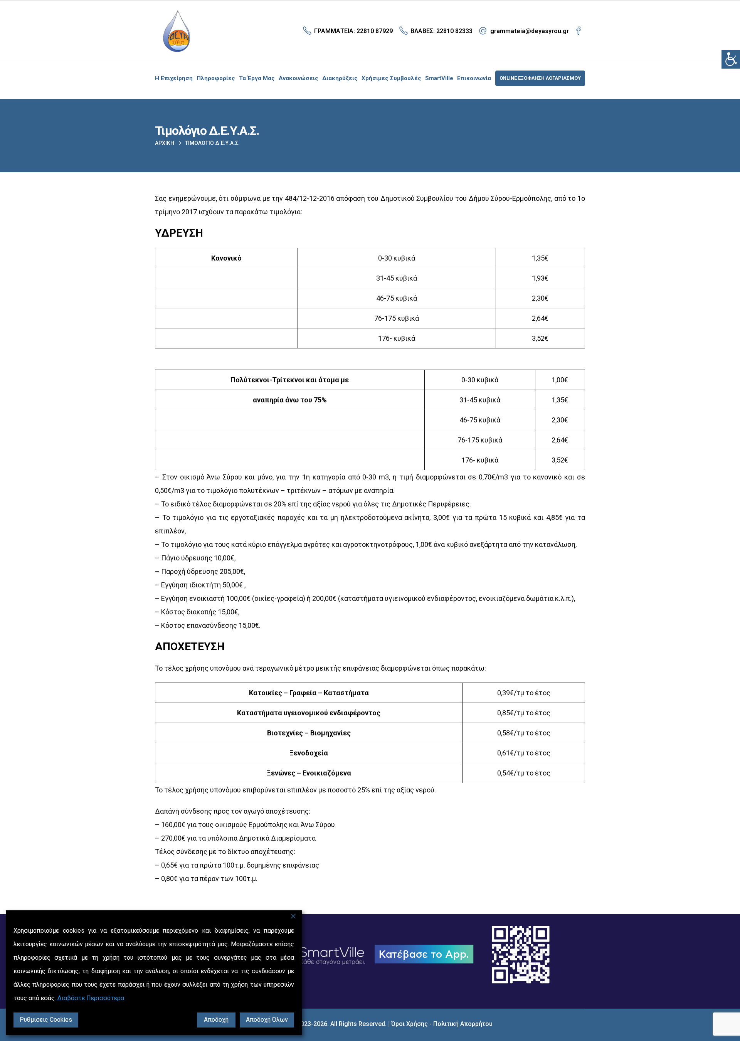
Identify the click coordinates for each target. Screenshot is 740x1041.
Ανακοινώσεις (298, 78)
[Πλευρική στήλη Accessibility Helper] (731, 59)
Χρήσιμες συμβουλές (391, 78)
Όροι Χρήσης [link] (409, 1024)
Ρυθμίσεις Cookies (46, 1019)
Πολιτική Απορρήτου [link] (463, 1024)
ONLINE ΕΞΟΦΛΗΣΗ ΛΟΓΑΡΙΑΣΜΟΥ (540, 78)
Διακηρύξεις (340, 78)
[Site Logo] (176, 31)
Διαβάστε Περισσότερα (90, 998)
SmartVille (439, 78)
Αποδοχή (216, 1019)
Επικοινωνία (474, 78)
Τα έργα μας (257, 78)
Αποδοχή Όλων (267, 1019)
